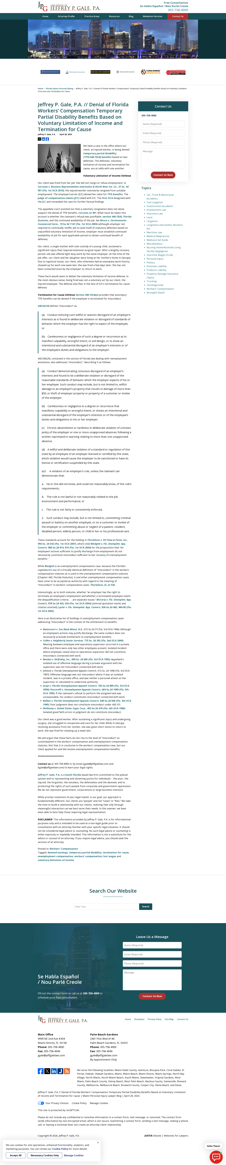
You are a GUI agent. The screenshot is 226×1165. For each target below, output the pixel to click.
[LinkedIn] (54, 1071)
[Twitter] (47, 1071)
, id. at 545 (102, 584)
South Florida (73, 774)
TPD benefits (115, 194)
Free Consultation (176, 2)
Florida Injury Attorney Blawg (59, 88)
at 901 (87, 212)
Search (145, 906)
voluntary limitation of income (56, 860)
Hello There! (213, 1146)
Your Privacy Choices (57, 1103)
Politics (151, 262)
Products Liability (156, 270)
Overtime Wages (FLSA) (160, 255)
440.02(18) (43, 305)
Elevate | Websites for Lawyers (166, 1135)
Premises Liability (157, 266)
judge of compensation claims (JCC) (58, 198)
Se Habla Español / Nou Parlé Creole (164, 6)
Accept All (15, 1155)
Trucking (152, 281)
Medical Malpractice (158, 236)
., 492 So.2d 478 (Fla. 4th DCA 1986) (84, 708)
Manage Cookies (99, 1103)
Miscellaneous (154, 243)
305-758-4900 (178, 10)
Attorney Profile (66, 16)
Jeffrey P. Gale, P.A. (49, 774)
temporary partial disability (85, 852)
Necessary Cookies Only (45, 1155)
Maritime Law (154, 232)
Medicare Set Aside (157, 239)
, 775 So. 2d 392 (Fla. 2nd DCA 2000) (83, 640)
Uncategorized (155, 285)
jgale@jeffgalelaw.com (51, 1055)
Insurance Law (155, 213)
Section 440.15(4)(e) (87, 294)
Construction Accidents (160, 206)
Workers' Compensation (64, 848)
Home (45, 16)
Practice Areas (92, 16)
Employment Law (156, 209)
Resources (114, 16)
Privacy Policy (155, 1019)
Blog (131, 16)
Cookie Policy (79, 1103)
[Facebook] (41, 1071)
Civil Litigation (155, 202)
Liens (149, 217)
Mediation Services (152, 16)
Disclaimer (139, 1019)
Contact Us (177, 16)
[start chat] (216, 1157)
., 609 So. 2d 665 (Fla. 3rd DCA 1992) (76, 659)
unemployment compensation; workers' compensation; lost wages (77, 856)
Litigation (152, 221)
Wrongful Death (156, 292)
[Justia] (60, 1071)
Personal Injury (155, 258)
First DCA (107, 198)
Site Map (169, 1019)
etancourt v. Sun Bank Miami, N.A (63, 629)
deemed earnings (57, 852)
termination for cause (116, 852)
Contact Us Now (163, 174)
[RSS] (67, 1071)
